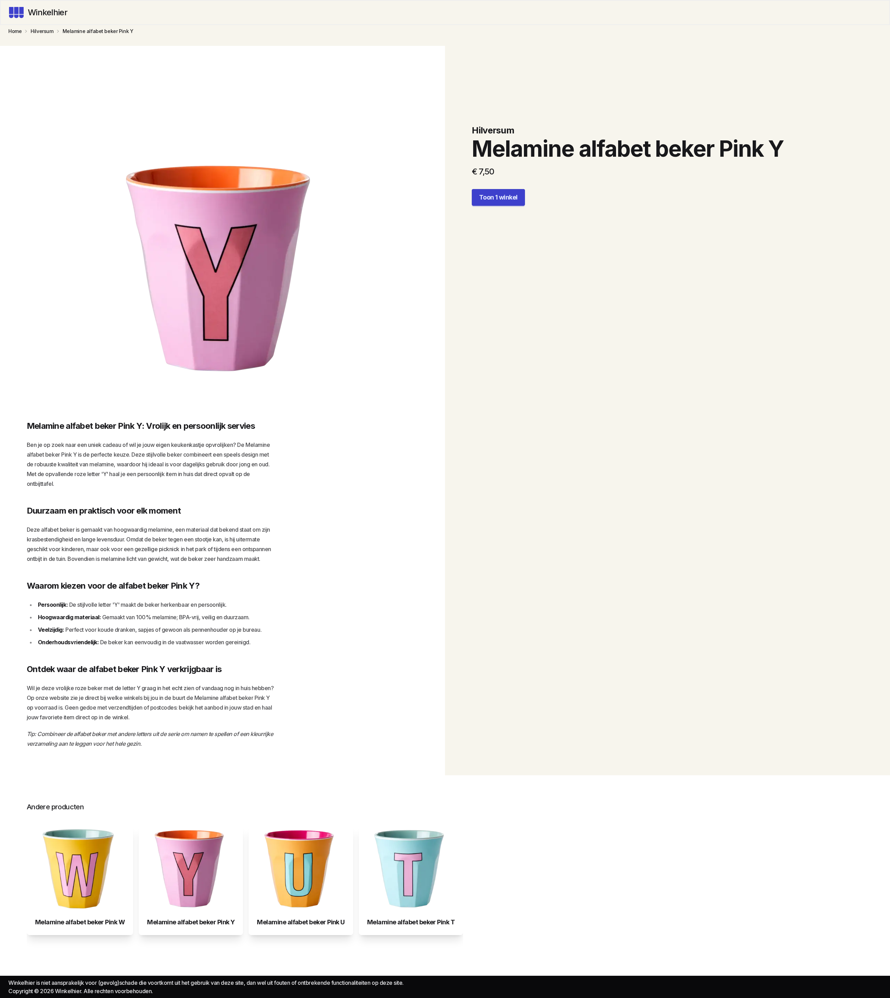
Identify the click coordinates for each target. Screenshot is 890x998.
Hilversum (42, 31)
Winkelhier (47, 12)
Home (15, 31)
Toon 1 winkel (498, 197)
